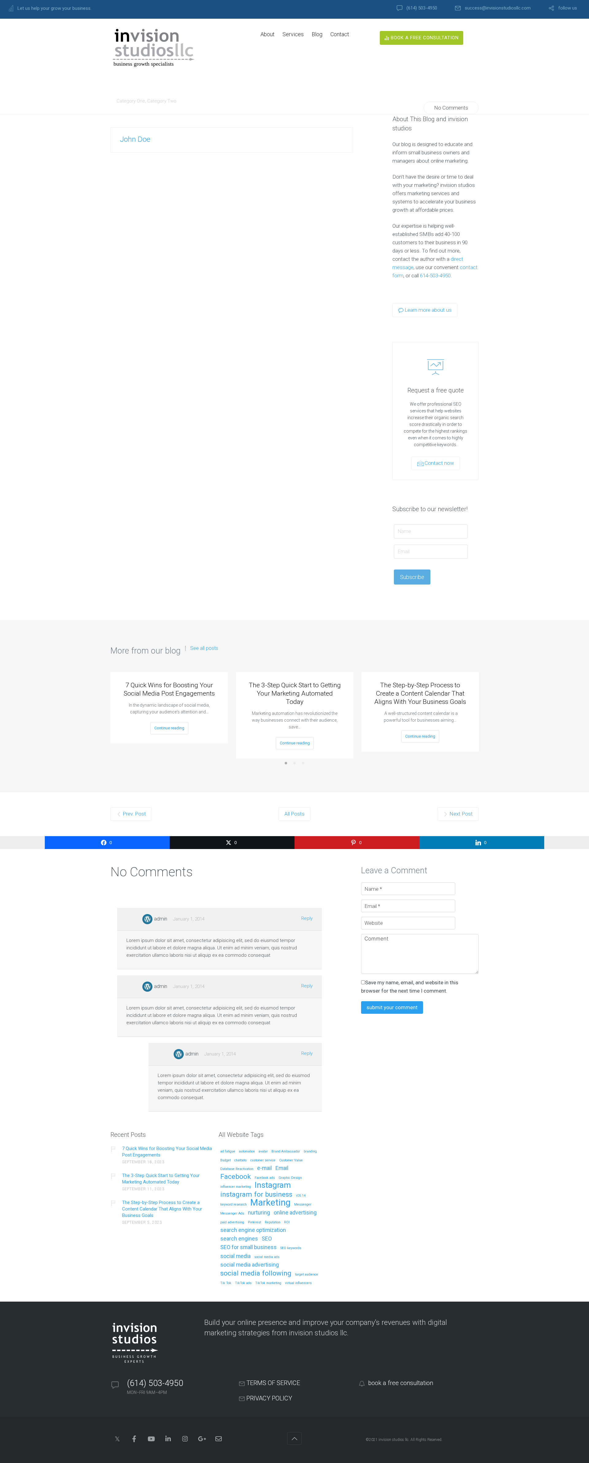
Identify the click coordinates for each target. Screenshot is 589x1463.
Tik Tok (225, 1283)
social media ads (266, 1257)
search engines (239, 1239)
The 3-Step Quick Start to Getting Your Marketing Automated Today (295, 693)
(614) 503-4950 (421, 8)
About (267, 34)
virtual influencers (298, 1283)
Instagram (273, 1185)
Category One (131, 101)
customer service (262, 1160)
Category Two (161, 101)
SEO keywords (290, 1248)
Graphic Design (290, 1178)
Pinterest (254, 1222)
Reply (307, 918)
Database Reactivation (236, 1169)
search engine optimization (253, 1230)
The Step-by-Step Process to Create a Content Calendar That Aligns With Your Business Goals (420, 693)
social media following (255, 1273)
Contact (339, 34)
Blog (317, 34)
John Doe (135, 139)
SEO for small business (248, 1247)
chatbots (240, 1160)
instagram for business (256, 1194)
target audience (306, 1274)
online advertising (295, 1213)
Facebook (235, 1176)
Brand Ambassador (285, 1151)
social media (235, 1256)
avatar (263, 1151)
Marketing (270, 1203)
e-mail (264, 1168)
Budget (225, 1160)
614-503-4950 (435, 275)
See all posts (204, 648)
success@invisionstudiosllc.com (498, 8)
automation (247, 1151)
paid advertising (232, 1222)
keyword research (233, 1204)
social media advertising (249, 1265)
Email (281, 1168)
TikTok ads (243, 1283)
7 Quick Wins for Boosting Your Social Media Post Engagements (169, 689)
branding (310, 1151)
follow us (567, 8)
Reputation (272, 1222)
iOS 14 (301, 1196)
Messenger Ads (232, 1213)
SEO (267, 1239)
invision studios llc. (394, 1440)
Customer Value (291, 1160)
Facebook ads (265, 1178)
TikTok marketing (268, 1283)
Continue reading (169, 728)
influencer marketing (235, 1187)
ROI (287, 1222)
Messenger (302, 1204)
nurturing (259, 1213)
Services (293, 34)
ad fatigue (227, 1151)
